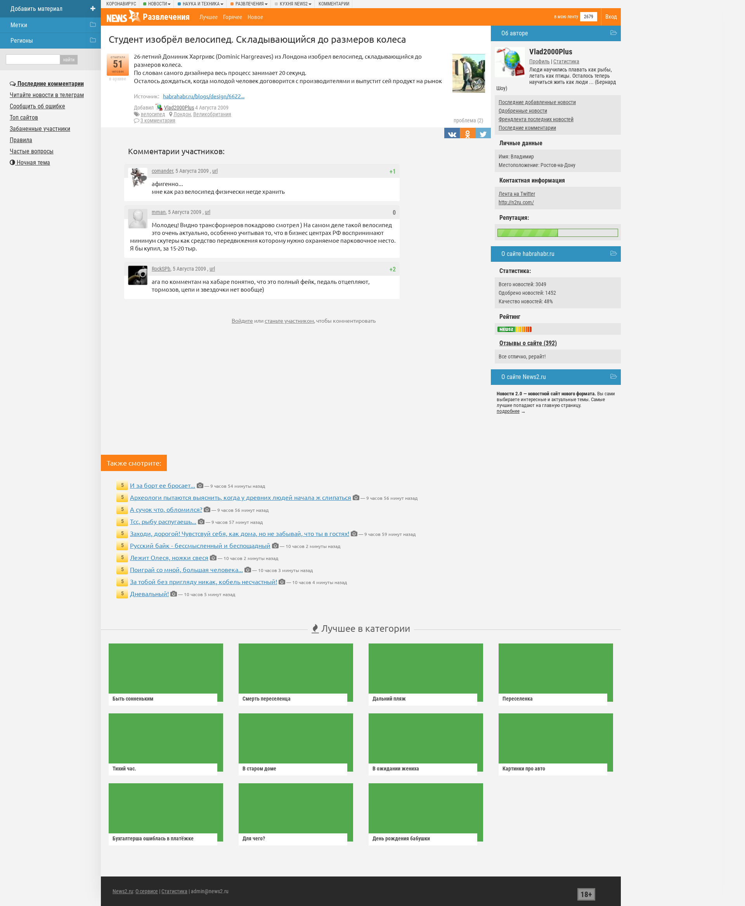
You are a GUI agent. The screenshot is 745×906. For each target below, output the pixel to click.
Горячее (232, 17)
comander (162, 171)
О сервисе (146, 891)
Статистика (566, 61)
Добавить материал (36, 8)
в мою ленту (566, 16)
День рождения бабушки (401, 838)
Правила (21, 140)
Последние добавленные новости (537, 102)
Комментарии (334, 4)
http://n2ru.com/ (516, 202)
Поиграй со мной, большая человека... (186, 569)
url (215, 171)
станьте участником (289, 320)
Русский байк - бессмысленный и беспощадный (200, 545)
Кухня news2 (294, 4)
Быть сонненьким (133, 699)
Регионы (21, 40)
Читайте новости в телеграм (47, 95)
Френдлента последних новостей (536, 119)
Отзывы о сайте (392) (528, 343)
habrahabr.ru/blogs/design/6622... (203, 95)
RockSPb (161, 269)
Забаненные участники (40, 128)
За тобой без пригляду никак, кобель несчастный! (203, 581)
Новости (157, 4)
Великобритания (212, 114)
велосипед (153, 114)
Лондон (182, 114)
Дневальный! (149, 593)
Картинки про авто (523, 768)
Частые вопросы (32, 151)
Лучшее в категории (364, 628)
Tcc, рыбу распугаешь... (163, 521)
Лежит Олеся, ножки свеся (169, 557)
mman (159, 212)
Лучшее (208, 17)
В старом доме (259, 768)
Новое (255, 17)
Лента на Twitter (517, 194)
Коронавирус (121, 4)
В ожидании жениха (395, 768)
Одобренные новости (523, 111)
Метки (18, 25)
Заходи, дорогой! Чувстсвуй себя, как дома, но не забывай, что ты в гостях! (239, 533)
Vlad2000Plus (179, 107)
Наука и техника (201, 4)
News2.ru (123, 891)
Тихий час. (124, 768)
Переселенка (517, 699)
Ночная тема (32, 162)
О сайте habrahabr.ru (527, 253)
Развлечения (250, 4)
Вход (611, 16)
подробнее (508, 411)
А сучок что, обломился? (166, 509)
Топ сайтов (24, 117)
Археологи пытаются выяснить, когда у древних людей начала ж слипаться (240, 497)
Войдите (242, 320)
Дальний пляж (389, 699)
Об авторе (514, 33)
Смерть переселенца (267, 699)
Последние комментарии (527, 128)
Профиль (539, 61)
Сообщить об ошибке (37, 106)
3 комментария (157, 120)
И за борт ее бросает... (162, 485)
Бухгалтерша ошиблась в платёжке (153, 838)
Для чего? (254, 838)
